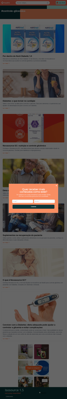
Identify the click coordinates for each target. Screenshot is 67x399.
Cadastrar (33, 206)
